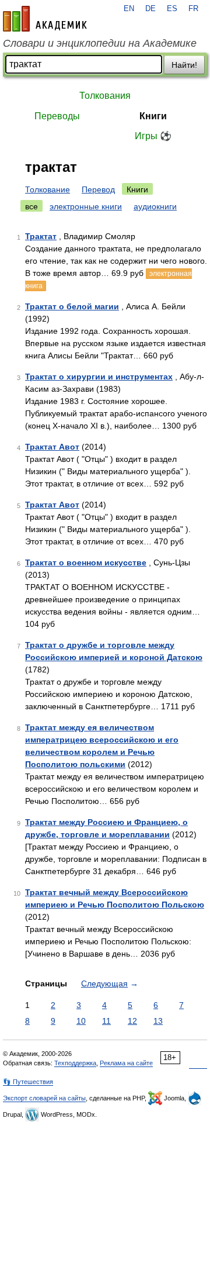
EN (129, 9)
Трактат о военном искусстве (85, 562)
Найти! (184, 65)
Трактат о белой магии (72, 306)
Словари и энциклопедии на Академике (100, 43)
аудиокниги (155, 206)
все (31, 206)
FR (193, 9)
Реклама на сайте (126, 1062)
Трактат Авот (52, 446)
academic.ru (45, 19)
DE (150, 9)
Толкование (47, 189)
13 (158, 1021)
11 (106, 1021)
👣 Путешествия (28, 1081)
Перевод (98, 189)
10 (81, 1021)
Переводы (57, 116)
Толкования (105, 96)
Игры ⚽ (153, 136)
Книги (153, 116)
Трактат (41, 236)
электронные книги (86, 206)
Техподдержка (75, 1062)
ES (172, 9)
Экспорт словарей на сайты (44, 1098)
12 (132, 1021)
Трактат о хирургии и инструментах (99, 376)
